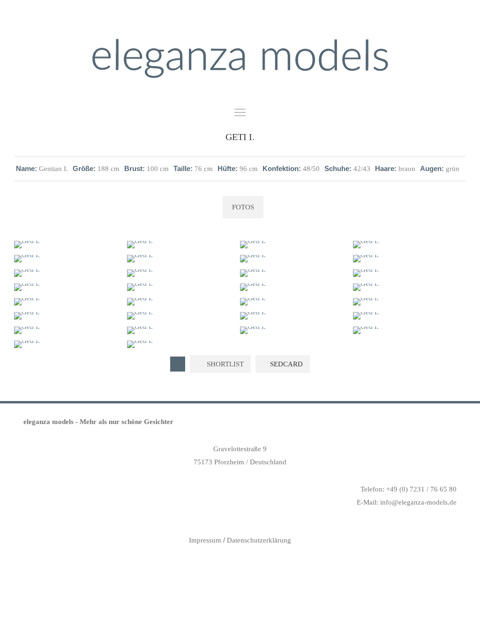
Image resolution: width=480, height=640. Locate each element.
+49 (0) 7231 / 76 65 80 (421, 489)
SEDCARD (285, 364)
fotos (243, 207)
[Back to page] (177, 364)
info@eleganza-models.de (418, 502)
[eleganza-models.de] (240, 58)
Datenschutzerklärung (259, 540)
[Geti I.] (67, 244)
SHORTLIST (224, 364)
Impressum (205, 540)
